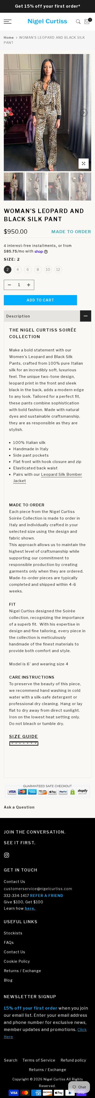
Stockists (13, 933)
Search (10, 1060)
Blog (8, 980)
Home (9, 37)
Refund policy (73, 1060)
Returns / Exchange (22, 971)
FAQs (9, 942)
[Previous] (11, 112)
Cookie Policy (17, 961)
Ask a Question (19, 807)
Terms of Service (39, 1060)
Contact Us (14, 881)
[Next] (83, 112)
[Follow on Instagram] (6, 855)
